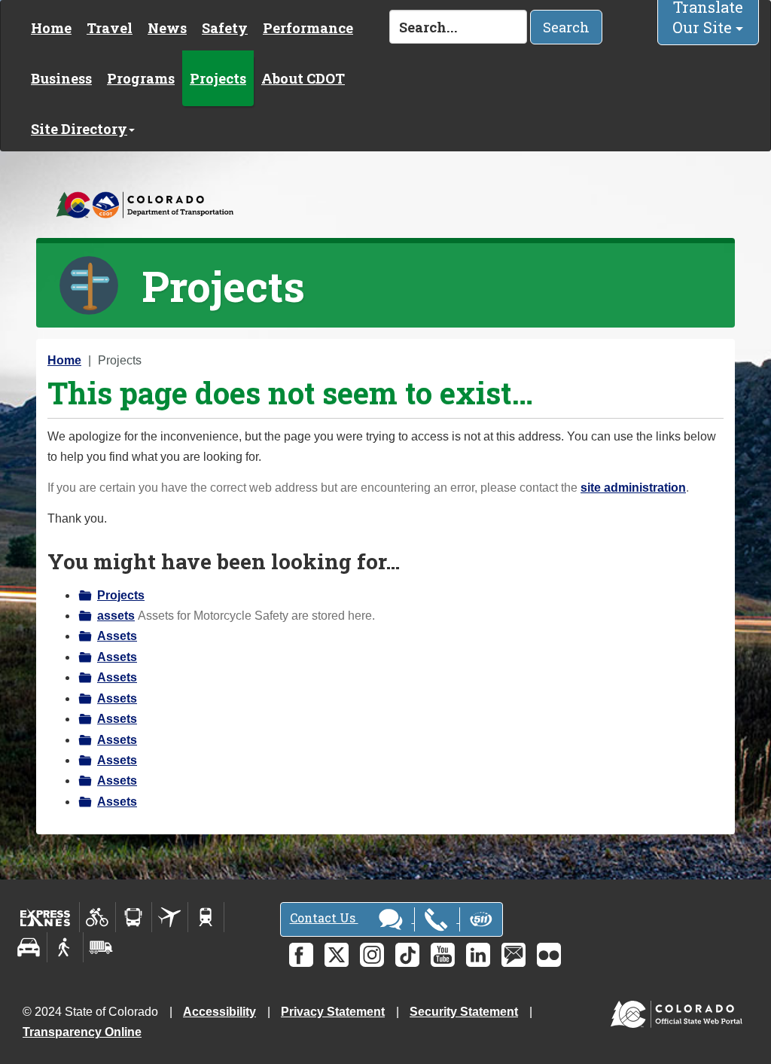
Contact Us (324, 917)
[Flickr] (549, 955)
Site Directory (79, 129)
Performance (308, 28)
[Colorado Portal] (679, 1011)
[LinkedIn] (478, 955)
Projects (218, 78)
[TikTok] (407, 955)
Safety (225, 28)
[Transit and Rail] (133, 917)
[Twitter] (336, 955)
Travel (110, 28)
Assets (117, 636)
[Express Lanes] (45, 917)
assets (116, 615)
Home (51, 28)
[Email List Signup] (513, 955)
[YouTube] (443, 955)
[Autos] (29, 947)
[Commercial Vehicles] (101, 947)
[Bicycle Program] (97, 917)
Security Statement (464, 1011)
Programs (141, 78)
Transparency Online (82, 1032)
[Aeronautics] (169, 917)
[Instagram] (372, 955)
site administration (633, 487)
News (167, 28)
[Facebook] (301, 955)
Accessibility (219, 1011)
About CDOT (303, 78)
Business (61, 78)
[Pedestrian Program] (65, 947)
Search (566, 27)
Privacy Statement (333, 1011)
